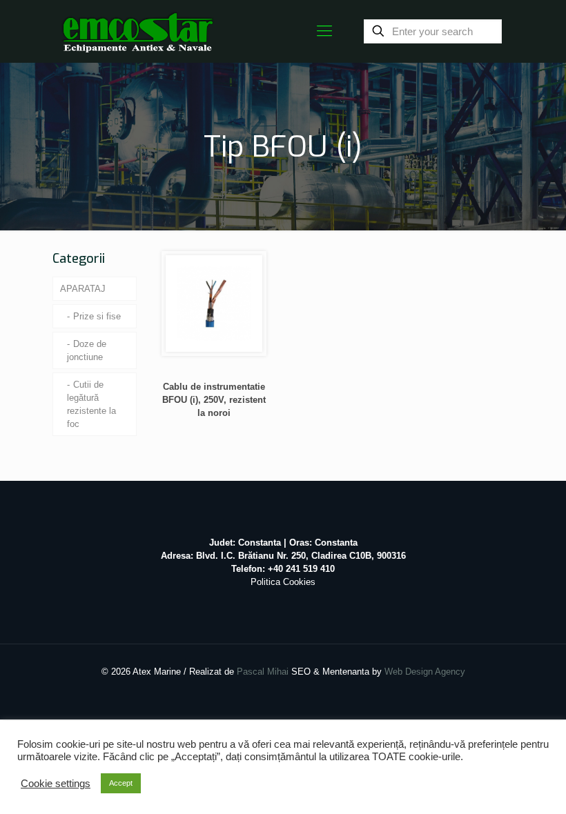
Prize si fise (97, 316)
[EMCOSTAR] (138, 31)
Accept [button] (121, 783)
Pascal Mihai (264, 671)
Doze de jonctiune (86, 350)
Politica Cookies (283, 582)
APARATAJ (83, 289)
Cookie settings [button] (55, 783)
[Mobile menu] (324, 31)
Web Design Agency (424, 671)
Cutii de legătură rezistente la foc (91, 404)
